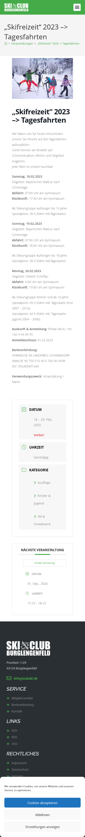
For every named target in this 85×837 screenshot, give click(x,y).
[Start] (5, 43)
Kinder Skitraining (45, 562)
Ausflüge (44, 482)
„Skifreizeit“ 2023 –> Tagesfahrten (58, 43)
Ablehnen (42, 815)
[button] (77, 7)
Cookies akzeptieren (42, 803)
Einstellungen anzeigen (43, 827)
